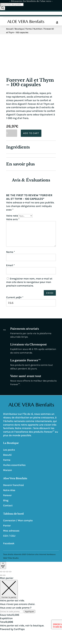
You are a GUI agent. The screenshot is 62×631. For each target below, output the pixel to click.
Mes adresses (11, 530)
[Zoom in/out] (10, 571)
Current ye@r (14, 297)
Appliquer (29, 611)
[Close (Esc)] (1, 571)
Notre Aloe (9, 490)
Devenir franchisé (13, 485)
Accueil (9, 29)
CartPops (19, 629)
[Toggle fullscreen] (7, 571)
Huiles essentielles (14, 464)
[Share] (4, 571)
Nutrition (37, 29)
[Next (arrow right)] (4, 575)
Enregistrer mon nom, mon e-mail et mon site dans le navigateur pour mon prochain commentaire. (29, 282)
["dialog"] (31, 603)
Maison (7, 470)
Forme (29, 29)
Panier (7, 525)
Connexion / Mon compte (18, 520)
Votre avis (12, 219)
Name (10, 251)
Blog (5, 500)
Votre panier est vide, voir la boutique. (22, 625)
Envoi (49, 292)
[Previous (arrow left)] (1, 575)
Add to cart (31, 133)
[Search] (2, 8)
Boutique (19, 29)
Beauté (7, 454)
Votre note (12, 215)
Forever (7, 495)
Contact (8, 505)
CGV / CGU (9, 535)
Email (10, 265)
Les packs (9, 449)
